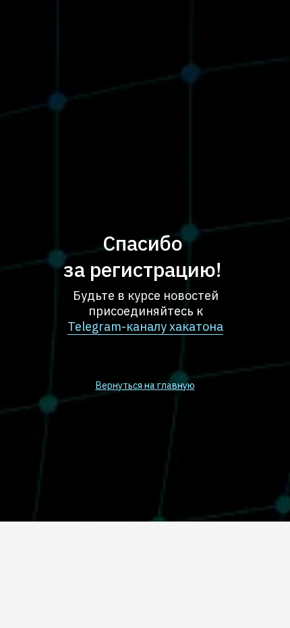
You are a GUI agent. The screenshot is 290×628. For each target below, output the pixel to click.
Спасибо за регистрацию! (142, 256)
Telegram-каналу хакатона (145, 326)
